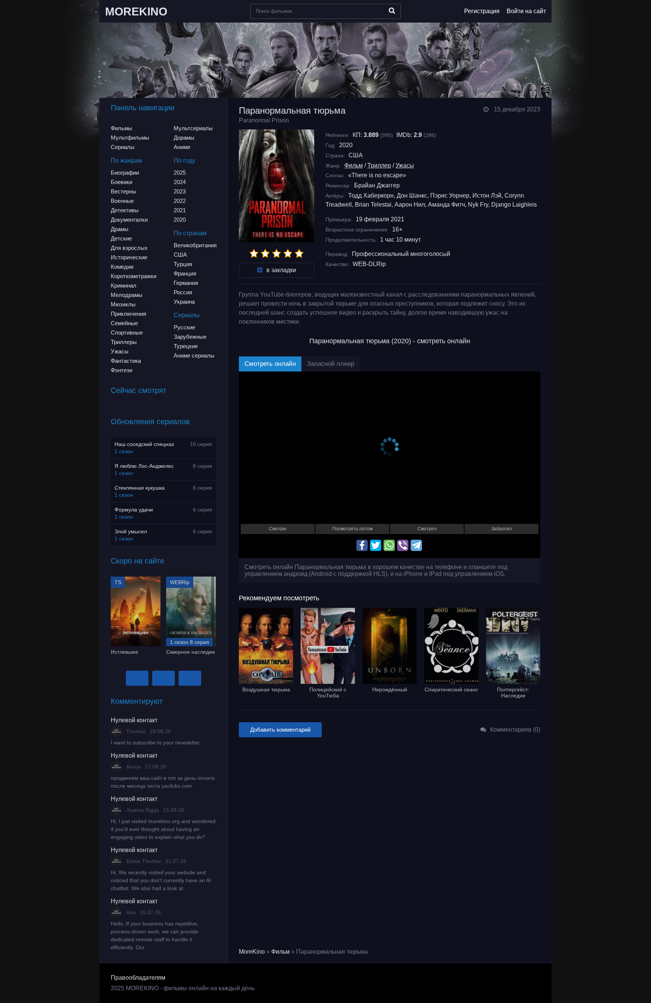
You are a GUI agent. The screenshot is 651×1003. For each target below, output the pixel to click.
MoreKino (252, 951)
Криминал (123, 285)
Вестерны (123, 191)
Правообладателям (138, 977)
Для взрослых (129, 248)
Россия (183, 292)
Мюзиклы (123, 304)
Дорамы (184, 137)
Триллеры (124, 342)
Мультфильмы (130, 137)
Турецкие (186, 346)
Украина (184, 301)
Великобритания (195, 245)
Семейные (124, 323)
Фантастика (126, 361)
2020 (180, 219)
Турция (183, 264)
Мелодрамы (126, 295)
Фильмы (121, 128)
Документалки (129, 219)
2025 (180, 172)
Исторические (129, 257)
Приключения (128, 313)
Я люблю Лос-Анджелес (144, 466)
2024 (180, 182)
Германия (186, 283)
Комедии (122, 266)
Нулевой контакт (134, 720)
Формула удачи (134, 510)
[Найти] (392, 10)
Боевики (121, 182)
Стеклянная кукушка (140, 488)
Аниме (182, 147)
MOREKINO (136, 11)
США (180, 254)
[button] (137, 678)
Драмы (119, 229)
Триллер (379, 165)
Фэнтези (121, 370)
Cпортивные (127, 332)
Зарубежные (190, 336)
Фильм (353, 165)
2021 (180, 210)
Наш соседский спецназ (144, 444)
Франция (185, 273)
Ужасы (119, 351)
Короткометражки (133, 276)
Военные (122, 201)
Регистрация (482, 11)
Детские (121, 238)
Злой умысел (131, 531)
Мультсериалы (193, 128)
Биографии (125, 172)
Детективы (125, 210)
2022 (180, 201)
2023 (180, 191)
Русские (184, 327)
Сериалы (122, 147)
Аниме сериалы (194, 355)
